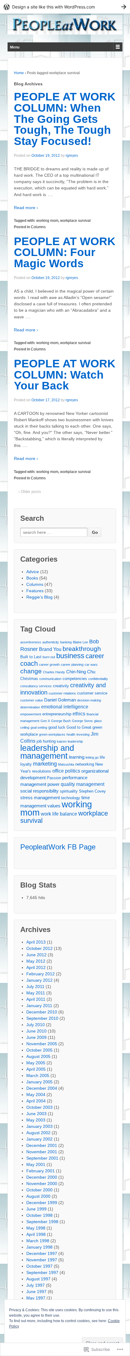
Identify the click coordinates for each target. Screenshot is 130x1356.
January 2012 (39, 980)
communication (50, 679)
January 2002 (39, 1139)
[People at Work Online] (65, 24)
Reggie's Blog (39, 597)
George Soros (82, 721)
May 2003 (35, 1120)
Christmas (29, 678)
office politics (66, 770)
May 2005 (35, 1062)
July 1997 (35, 1285)
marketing (45, 764)
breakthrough (82, 648)
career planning (72, 664)
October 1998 (39, 1215)
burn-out (49, 657)
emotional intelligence (64, 706)
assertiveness (30, 642)
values (53, 805)
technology (70, 798)
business (70, 656)
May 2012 (35, 961)
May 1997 (35, 1297)
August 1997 (38, 1278)
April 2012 (36, 967)
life (102, 757)
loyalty (26, 764)
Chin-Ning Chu (80, 671)
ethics (79, 713)
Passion (54, 778)
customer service (92, 693)
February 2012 (40, 973)
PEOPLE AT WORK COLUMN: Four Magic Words (64, 252)
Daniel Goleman (60, 699)
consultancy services (36, 686)
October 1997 (39, 1266)
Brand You (50, 649)
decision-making (89, 700)
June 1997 (36, 1291)
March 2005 (37, 1075)
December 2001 (41, 1145)
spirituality (69, 791)
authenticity (50, 642)
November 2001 (41, 1151)
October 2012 (39, 948)
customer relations (62, 693)
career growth (49, 664)
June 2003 (36, 1113)
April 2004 (36, 1100)
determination (30, 707)
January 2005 (39, 1081)
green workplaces (52, 734)
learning (76, 757)
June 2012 (36, 954)
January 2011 (39, 1005)
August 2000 (38, 1196)
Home (19, 73)
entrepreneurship (56, 714)
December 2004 (41, 1088)
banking (66, 642)
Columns (38, 227)
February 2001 (40, 1170)
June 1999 (36, 1209)
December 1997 (41, 1253)
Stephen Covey (92, 791)
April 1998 (36, 1234)
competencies (75, 678)
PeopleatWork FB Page (58, 847)
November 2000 (41, 1183)
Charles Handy (54, 672)
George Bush (61, 721)
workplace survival (75, 220)
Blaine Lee (80, 642)
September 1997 (42, 1272)
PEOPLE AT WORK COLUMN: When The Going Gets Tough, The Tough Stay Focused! (64, 118)
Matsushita (66, 764)
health (71, 734)
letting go (92, 757)
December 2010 (41, 1012)
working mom (47, 220)
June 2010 (36, 1031)
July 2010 (35, 1024)
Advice (32, 571)
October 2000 (39, 1189)
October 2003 (39, 1107)
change (31, 671)
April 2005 (36, 1069)
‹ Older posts (29, 491)
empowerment (30, 714)
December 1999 (41, 1202)
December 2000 (41, 1177)
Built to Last (30, 657)
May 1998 (35, 1228)
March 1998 (37, 1240)
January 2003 (39, 1126)
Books (32, 578)
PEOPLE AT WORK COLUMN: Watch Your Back (64, 374)
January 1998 (39, 1247)
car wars (91, 664)
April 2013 (36, 942)
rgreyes (72, 155)
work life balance (59, 813)
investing (82, 734)
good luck (56, 727)
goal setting (39, 727)
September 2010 (42, 1018)
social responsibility (39, 790)
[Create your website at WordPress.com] (65, 7)
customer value (31, 700)
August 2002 (38, 1132)
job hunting (46, 741)
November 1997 (41, 1259)
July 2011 (35, 986)
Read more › (26, 207)
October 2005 (39, 1050)
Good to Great (79, 727)
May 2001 (35, 1164)
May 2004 (35, 1094)
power (53, 784)
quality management (82, 784)
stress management (40, 797)
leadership (75, 741)
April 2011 (35, 999)
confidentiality (98, 679)
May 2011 (35, 992)
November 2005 (41, 1043)
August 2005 (38, 1056)
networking (84, 764)
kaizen (62, 741)
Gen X (45, 721)
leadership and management (47, 751)
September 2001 (42, 1158)
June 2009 (36, 1037)
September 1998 (42, 1221)
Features (35, 590)
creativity (61, 686)
